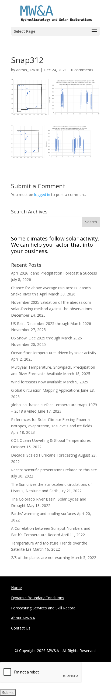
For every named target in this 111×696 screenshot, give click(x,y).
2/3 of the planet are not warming (40, 557)
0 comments (82, 69)
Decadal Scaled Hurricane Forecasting (44, 455)
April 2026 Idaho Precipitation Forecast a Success (54, 273)
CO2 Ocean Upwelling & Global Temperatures (51, 440)
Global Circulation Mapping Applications (45, 390)
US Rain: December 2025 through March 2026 (51, 323)
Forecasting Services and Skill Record (43, 607)
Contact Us (20, 628)
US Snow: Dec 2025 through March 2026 (46, 337)
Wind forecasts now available (36, 381)
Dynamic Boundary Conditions (37, 597)
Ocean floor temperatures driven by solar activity (53, 352)
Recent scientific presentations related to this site (54, 469)
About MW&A (23, 617)
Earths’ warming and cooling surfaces (43, 513)
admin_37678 (27, 69)
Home (16, 587)
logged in (42, 194)
